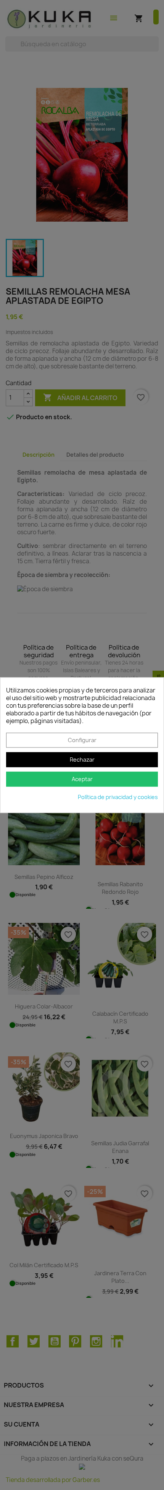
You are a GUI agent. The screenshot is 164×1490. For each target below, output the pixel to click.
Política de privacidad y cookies (118, 797)
